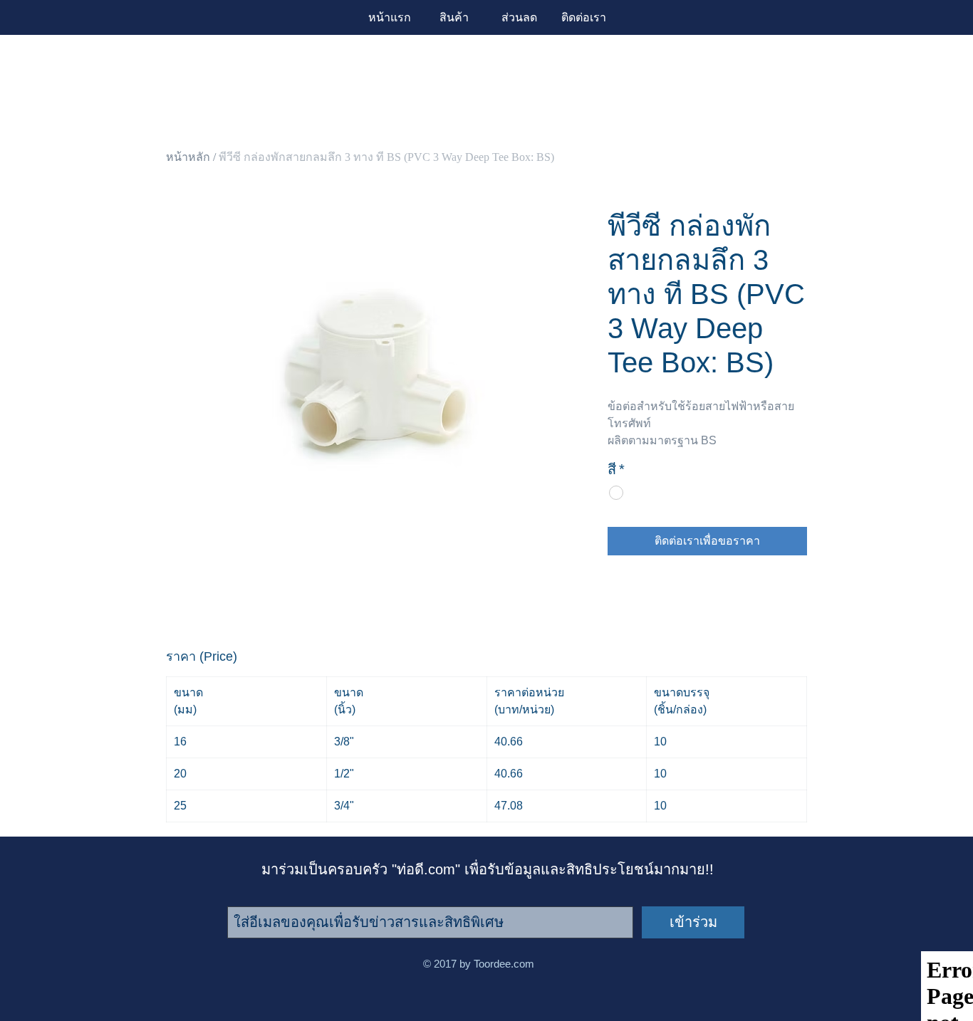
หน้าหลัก (188, 157)
